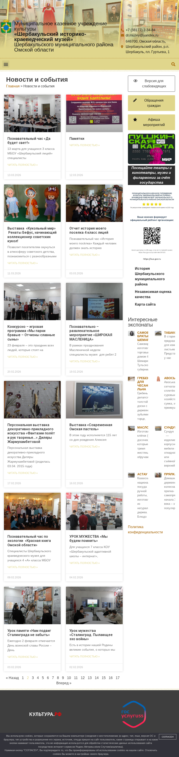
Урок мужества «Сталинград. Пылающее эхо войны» (91, 635)
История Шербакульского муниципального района (150, 276)
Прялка (170, 474)
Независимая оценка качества (153, 294)
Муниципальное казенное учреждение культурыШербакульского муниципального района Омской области (63, 37)
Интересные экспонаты (142, 322)
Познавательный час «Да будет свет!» (28, 141)
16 (111, 678)
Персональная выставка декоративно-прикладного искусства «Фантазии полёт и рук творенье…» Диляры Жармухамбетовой (31, 433)
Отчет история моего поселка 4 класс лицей (88, 230)
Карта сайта (145, 304)
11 (76, 678)
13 (90, 678)
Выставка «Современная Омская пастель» (90, 427)
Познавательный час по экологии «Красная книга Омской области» (29, 540)
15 (104, 678)
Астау (142, 474)
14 (97, 678)
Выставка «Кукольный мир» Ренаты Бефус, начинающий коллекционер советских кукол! (32, 234)
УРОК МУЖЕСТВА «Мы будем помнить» (88, 538)
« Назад (12, 678)
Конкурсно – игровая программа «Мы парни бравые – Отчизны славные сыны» (31, 333)
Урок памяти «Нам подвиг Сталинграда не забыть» (29, 633)
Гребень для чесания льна (144, 383)
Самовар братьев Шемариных (147, 336)
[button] (5, 64)
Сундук (170, 427)
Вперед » (63, 683)
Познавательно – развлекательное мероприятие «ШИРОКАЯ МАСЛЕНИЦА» (90, 333)
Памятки (76, 139)
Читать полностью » (22, 164)
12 (83, 678)
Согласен (168, 737)
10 (69, 678)
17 (118, 678)
